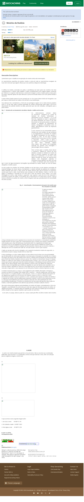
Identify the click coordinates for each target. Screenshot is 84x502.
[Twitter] (46, 493)
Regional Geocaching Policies (12, 477)
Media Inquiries (74, 475)
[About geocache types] (4, 23)
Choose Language (14, 483)
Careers (6, 469)
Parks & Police (31, 472)
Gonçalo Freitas (10, 27)
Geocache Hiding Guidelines (11, 475)
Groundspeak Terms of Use (55, 490)
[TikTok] (50, 493)
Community (32, 3)
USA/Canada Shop (55, 469)
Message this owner (23, 27)
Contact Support (74, 472)
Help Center (73, 469)
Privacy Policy (66, 490)
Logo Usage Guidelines (33, 469)
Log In (78, 3)
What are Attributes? (66, 35)
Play (24, 3)
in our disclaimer (50, 69)
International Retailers (57, 472)
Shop (41, 3)
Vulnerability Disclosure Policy (35, 475)
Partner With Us (8, 472)
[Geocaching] (11, 3)
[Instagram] (42, 493)
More (4, 17)
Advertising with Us (70, 40)
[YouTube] (38, 493)
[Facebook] (34, 493)
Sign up (69, 3)
